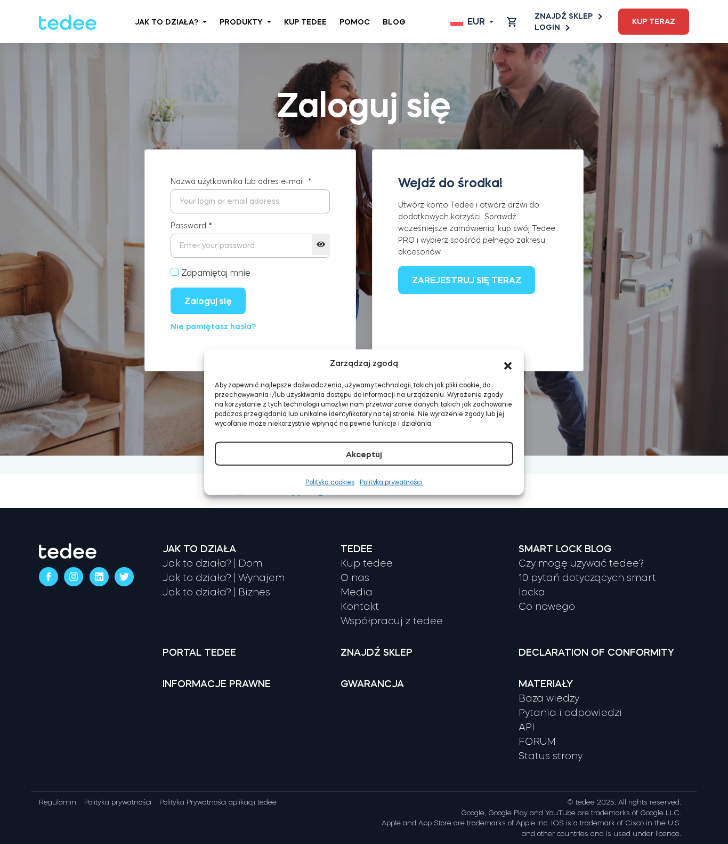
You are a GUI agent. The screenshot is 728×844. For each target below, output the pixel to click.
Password (191, 225)
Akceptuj (364, 454)
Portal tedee (199, 652)
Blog (394, 22)
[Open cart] (512, 22)
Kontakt (360, 606)
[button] (508, 363)
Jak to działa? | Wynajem (224, 578)
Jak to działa (199, 549)
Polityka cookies (329, 482)
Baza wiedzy (549, 698)
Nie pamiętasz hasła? (213, 326)
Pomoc (354, 22)
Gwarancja (372, 684)
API (527, 727)
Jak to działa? (166, 22)
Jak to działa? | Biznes (216, 592)
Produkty (241, 22)
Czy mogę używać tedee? (581, 563)
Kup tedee (305, 22)
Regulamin (57, 802)
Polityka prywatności (391, 482)
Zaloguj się (208, 301)
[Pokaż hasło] (321, 244)
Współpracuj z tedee (392, 621)
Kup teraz (653, 21)
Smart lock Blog (565, 549)
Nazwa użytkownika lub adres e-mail (241, 181)
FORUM (537, 741)
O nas (355, 578)
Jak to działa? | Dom (212, 563)
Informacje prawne (217, 684)
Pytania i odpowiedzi (570, 713)
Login (547, 27)
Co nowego (547, 606)
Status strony (551, 756)
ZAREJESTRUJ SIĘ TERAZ (466, 280)
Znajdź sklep (564, 16)
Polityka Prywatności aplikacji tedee (218, 802)
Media (357, 592)
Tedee (357, 549)
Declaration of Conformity (596, 652)
